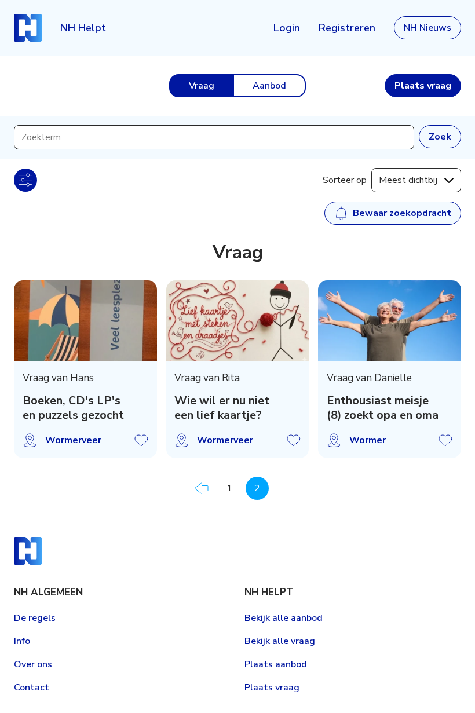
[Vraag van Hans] (85, 320)
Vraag (201, 85)
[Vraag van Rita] (237, 320)
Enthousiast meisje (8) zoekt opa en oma (383, 408)
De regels (35, 618)
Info (22, 641)
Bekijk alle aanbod (283, 618)
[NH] (28, 28)
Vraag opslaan (141, 440)
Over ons (33, 664)
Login (286, 28)
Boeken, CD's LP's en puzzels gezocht (73, 408)
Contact (31, 687)
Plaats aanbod (275, 664)
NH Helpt (83, 28)
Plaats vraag (271, 687)
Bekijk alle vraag (279, 641)
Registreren (347, 28)
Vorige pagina (201, 488)
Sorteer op (345, 180)
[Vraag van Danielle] (389, 320)
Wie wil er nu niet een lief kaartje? (221, 408)
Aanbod (269, 85)
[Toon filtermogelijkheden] (25, 180)
